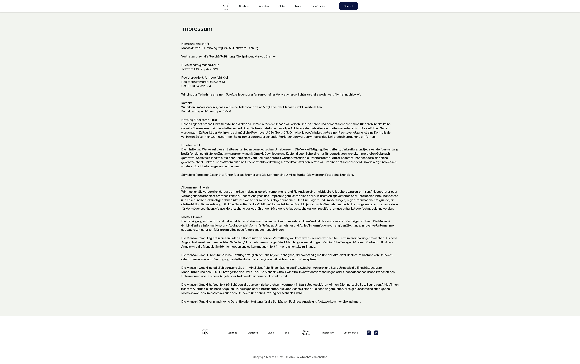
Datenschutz (351, 332)
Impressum (328, 332)
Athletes (264, 6)
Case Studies (318, 6)
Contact (348, 6)
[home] (225, 6)
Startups (244, 6)
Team (298, 6)
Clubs (281, 6)
